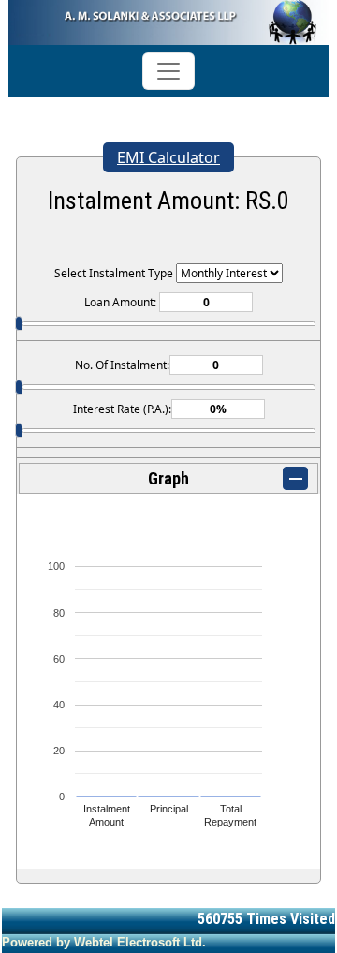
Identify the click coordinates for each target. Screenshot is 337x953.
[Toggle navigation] (168, 71)
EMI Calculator (168, 157)
